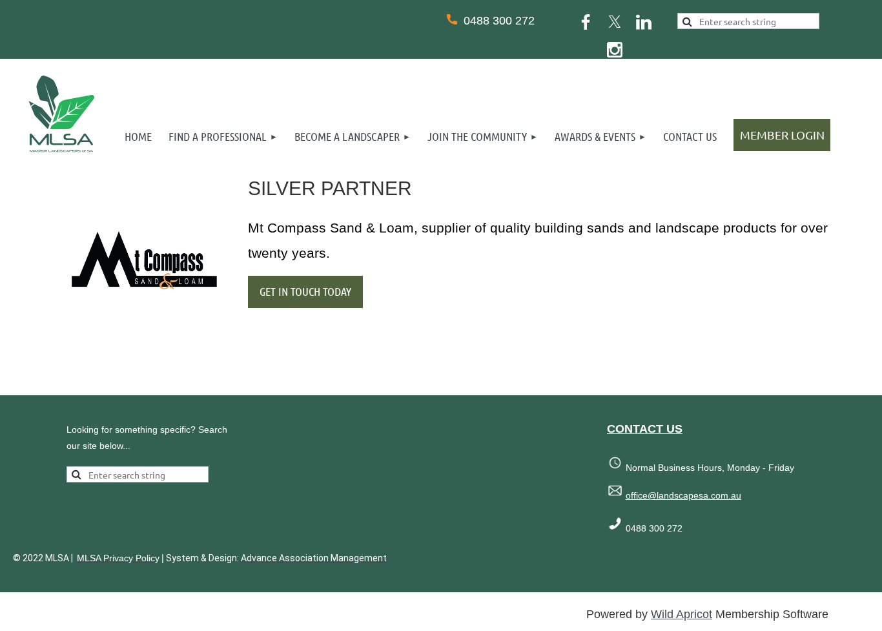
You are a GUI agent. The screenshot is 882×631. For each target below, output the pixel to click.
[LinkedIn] (644, 22)
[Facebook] (586, 22)
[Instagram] (615, 50)
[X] (615, 22)
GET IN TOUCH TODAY (305, 291)
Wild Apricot (681, 614)
